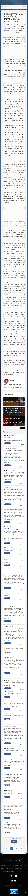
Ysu (4, 526)
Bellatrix (7, 21)
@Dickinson (6, 703)
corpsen (5, 790)
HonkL (5, 470)
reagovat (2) (8, 642)
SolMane (6, 448)
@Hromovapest (7, 791)
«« (6, 848)
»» (21, 848)
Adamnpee (6, 507)
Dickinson (6, 691)
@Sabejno (6, 559)
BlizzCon (5, 26)
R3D (5, 605)
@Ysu (5, 549)
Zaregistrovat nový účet (14, 845)
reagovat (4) (8, 503)
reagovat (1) (8, 588)
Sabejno (5, 547)
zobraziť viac (6, 462)
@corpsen (6, 803)
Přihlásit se (14, 841)
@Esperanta (6, 774)
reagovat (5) (8, 754)
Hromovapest (7, 680)
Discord (22, 372)
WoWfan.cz (5, 7)
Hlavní (20, 21)
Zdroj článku (6, 376)
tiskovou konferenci (16, 89)
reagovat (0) (8, 442)
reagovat (6, 521)
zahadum (6, 657)
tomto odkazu (19, 386)
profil (15, 387)
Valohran (6, 726)
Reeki (5, 487)
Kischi (5, 626)
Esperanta (6, 758)
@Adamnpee (6, 528)
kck (5, 572)
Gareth (6, 435)
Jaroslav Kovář (11, 865)
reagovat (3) (8, 687)
